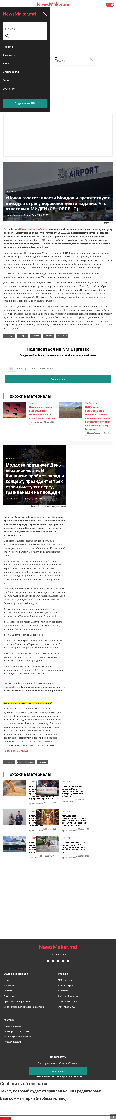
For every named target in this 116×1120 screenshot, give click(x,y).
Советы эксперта (67, 1001)
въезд (9, 336)
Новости (33, 403)
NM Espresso (91, 403)
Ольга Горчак (36, 422)
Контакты (8, 990)
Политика (11, 191)
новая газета (62, 336)
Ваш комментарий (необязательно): (34, 1098)
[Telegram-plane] (68, 961)
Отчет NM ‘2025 (66, 1006)
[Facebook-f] (48, 961)
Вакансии (8, 996)
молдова (48, 336)
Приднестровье (67, 985)
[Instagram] (58, 961)
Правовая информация (16, 1001)
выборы (22, 336)
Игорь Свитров (14, 215)
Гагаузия (63, 990)
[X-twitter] (53, 961)
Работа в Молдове (68, 996)
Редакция (8, 985)
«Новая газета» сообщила (32, 229)
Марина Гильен (93, 433)
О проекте (9, 980)
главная (35, 336)
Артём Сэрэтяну (36, 804)
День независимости (25, 762)
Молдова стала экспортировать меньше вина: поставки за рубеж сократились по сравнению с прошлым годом (75, 820)
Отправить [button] (5, 1118)
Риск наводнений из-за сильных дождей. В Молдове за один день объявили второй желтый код (75, 847)
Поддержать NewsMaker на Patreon (23, 1006)
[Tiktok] (63, 961)
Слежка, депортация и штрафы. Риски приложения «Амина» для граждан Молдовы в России (73, 791)
